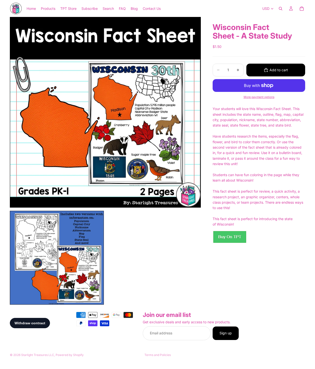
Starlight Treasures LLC (37, 355)
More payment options (259, 97)
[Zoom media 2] (57, 258)
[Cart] (301, 8)
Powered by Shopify (70, 355)
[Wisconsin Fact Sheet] (230, 237)
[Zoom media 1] (105, 112)
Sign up (226, 333)
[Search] (280, 8)
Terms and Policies (157, 355)
